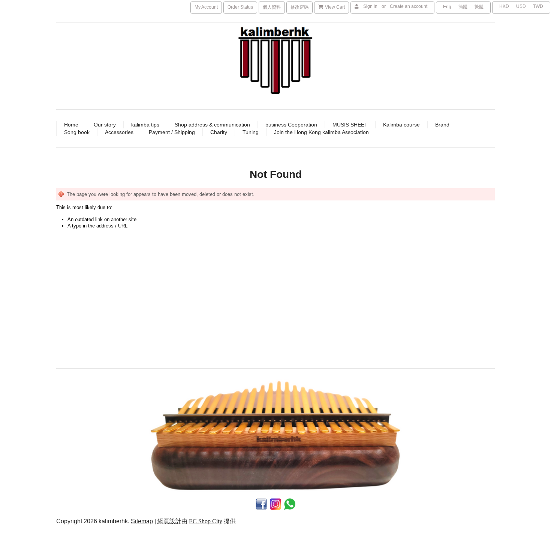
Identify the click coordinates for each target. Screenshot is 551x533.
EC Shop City (205, 521)
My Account (206, 7)
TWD (538, 6)
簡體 (462, 6)
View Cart (335, 7)
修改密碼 (299, 7)
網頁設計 (169, 521)
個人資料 (272, 7)
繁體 (479, 6)
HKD (504, 6)
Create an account (408, 6)
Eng (447, 6)
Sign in (370, 6)
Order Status (240, 7)
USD (521, 6)
